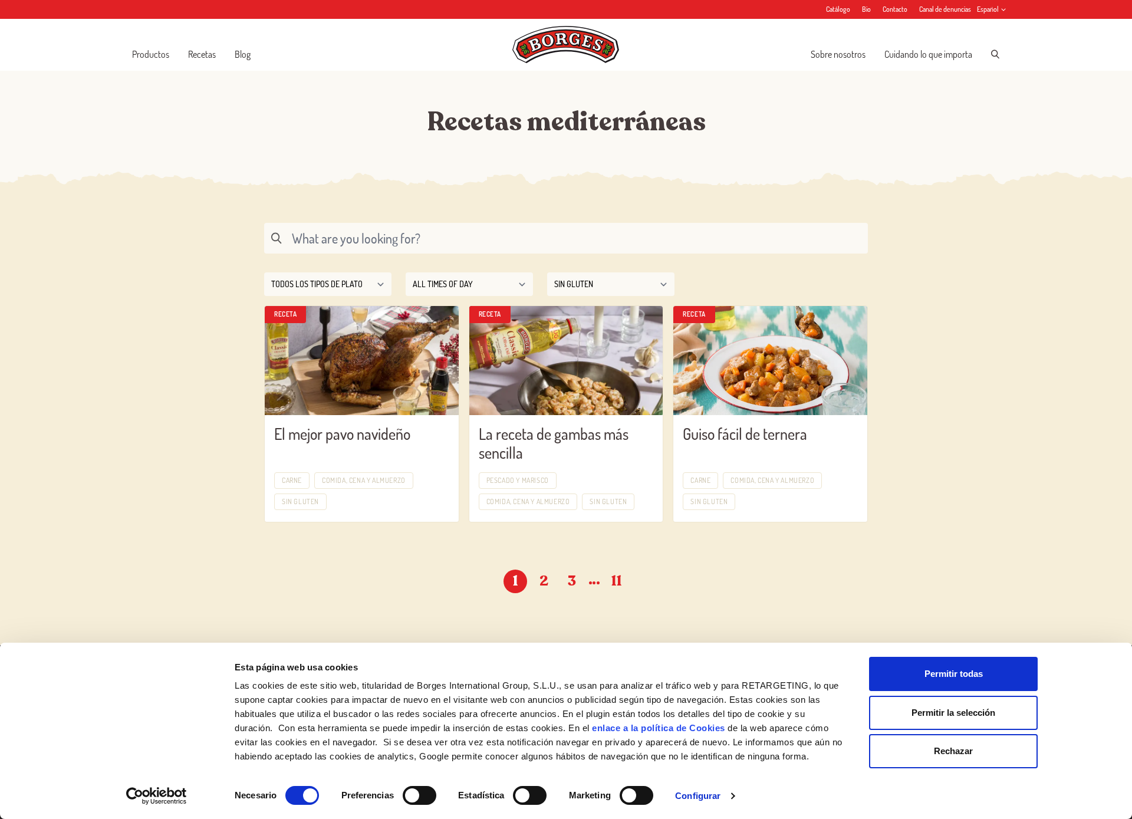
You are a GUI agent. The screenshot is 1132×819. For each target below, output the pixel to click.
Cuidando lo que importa (928, 54)
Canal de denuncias (945, 9)
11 (616, 581)
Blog (243, 54)
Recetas (202, 54)
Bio (866, 9)
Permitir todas (953, 674)
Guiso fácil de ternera (745, 433)
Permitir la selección (953, 713)
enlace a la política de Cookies (658, 728)
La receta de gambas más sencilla (553, 443)
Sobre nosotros (838, 54)
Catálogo (838, 9)
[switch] (419, 795)
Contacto (895, 9)
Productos (150, 54)
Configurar (697, 796)
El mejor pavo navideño (342, 433)
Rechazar (953, 751)
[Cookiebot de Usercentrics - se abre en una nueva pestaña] (156, 796)
